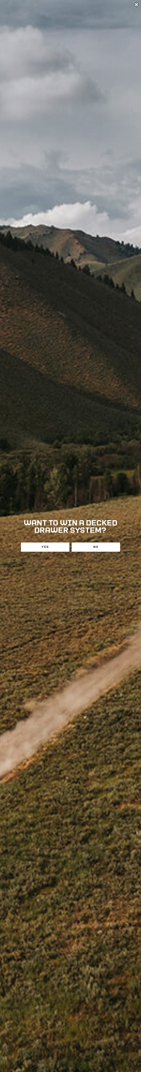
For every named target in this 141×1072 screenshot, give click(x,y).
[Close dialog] (136, 4)
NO (95, 547)
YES (45, 547)
